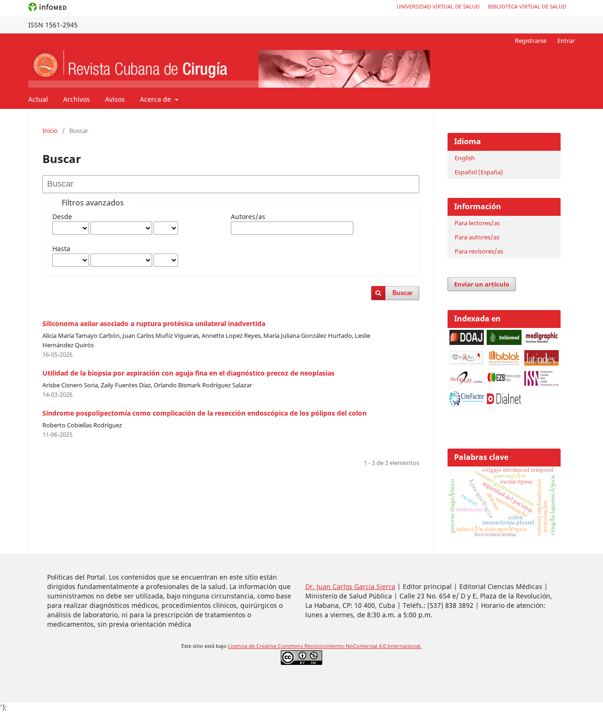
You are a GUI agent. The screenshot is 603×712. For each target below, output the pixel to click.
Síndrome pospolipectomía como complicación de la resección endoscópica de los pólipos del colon (204, 413)
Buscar (402, 292)
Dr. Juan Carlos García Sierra (350, 586)
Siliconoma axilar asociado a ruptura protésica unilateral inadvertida (153, 323)
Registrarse (530, 40)
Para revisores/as (479, 251)
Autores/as (248, 216)
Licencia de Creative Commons (266, 646)
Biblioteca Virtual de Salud (527, 6)
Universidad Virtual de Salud (438, 6)
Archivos (76, 99)
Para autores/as (477, 237)
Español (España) (479, 172)
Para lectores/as (477, 223)
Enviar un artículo (481, 284)
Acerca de (156, 99)
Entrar (566, 40)
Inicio (49, 130)
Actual (38, 99)
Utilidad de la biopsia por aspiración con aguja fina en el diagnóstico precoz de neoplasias (188, 372)
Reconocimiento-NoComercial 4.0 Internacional (362, 646)
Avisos (115, 99)
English (465, 158)
